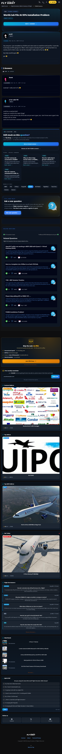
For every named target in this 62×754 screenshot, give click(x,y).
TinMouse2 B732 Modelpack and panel (48, 234)
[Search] (39, 2)
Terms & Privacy (36, 738)
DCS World (37, 186)
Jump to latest (9, 71)
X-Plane (16, 186)
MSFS (5, 186)
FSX (11, 186)
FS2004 (30, 186)
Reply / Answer (30, 23)
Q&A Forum (5, 6)
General (13, 189)
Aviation (6, 189)
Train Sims (54, 186)
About (29, 738)
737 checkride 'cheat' (10, 234)
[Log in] (46, 2)
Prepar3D (23, 186)
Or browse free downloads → (31, 364)
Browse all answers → (31, 632)
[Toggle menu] (59, 2)
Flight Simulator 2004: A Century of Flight (21, 6)
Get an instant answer (31, 144)
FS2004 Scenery (38, 6)
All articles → (31, 672)
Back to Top (31, 747)
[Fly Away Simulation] (8, 2)
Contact (23, 738)
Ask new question (12, 213)
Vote (5, 709)
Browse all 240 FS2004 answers (31, 148)
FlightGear (46, 186)
